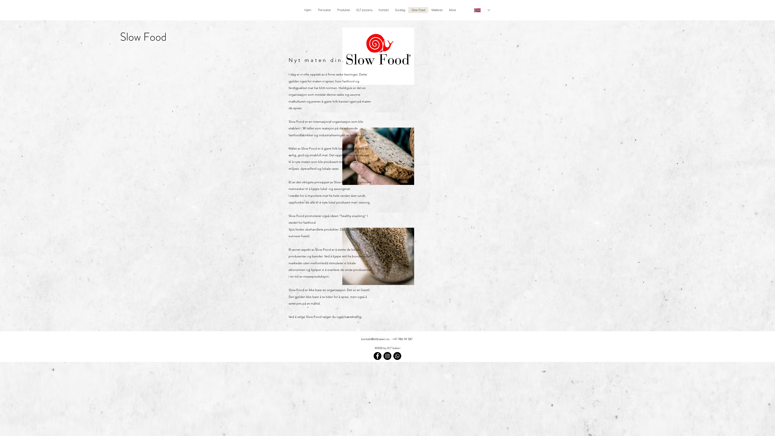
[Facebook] (377, 356)
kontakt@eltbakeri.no (375, 339)
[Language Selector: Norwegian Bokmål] (479, 10)
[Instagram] (387, 356)
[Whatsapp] (397, 356)
